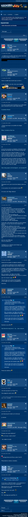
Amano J (9, 94)
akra (8, 173)
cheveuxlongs (11, 423)
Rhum (2, 130)
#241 (25, 53)
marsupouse (10, 115)
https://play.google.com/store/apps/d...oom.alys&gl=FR (13, 167)
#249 (25, 297)
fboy (8, 380)
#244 (25, 123)
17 (16, 40)
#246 (25, 182)
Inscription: (9, 49)
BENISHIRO (10, 289)
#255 (25, 475)
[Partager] (25, 50)
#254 (25, 453)
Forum (5, 14)
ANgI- (8, 251)
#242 (25, 78)
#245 (25, 144)
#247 (25, 205)
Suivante (23, 40)
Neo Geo (12, 130)
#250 (25, 342)
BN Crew (9, 45)
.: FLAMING (16, 14)
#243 (25, 102)
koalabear (10, 445)
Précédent (8, 40)
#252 (25, 411)
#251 (25, 388)
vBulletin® (20, 514)
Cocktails (7, 130)
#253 (25, 431)
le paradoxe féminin (5, 109)
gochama (9, 403)
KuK (8, 70)
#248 (25, 260)
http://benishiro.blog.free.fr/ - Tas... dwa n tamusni (12, 328)
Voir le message (13, 300)
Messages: (9, 50)
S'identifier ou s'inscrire (21, 1)
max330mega (10, 136)
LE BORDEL (10, 14)
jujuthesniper (11, 197)
